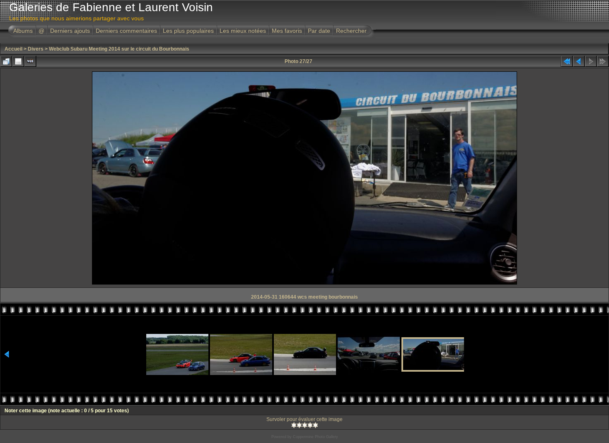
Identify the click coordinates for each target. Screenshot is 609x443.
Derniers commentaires (126, 30)
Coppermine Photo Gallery (315, 437)
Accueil (13, 49)
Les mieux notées (243, 30)
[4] (310, 425)
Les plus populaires (188, 30)
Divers (36, 49)
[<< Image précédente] (579, 61)
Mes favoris (287, 30)
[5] (315, 425)
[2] (299, 425)
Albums (23, 30)
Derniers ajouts (70, 30)
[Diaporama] (30, 61)
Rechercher (351, 30)
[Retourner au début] (567, 61)
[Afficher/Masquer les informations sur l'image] (18, 61)
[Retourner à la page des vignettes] (6, 61)
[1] (294, 425)
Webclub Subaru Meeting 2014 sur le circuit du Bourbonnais (119, 49)
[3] (304, 425)
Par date (319, 30)
